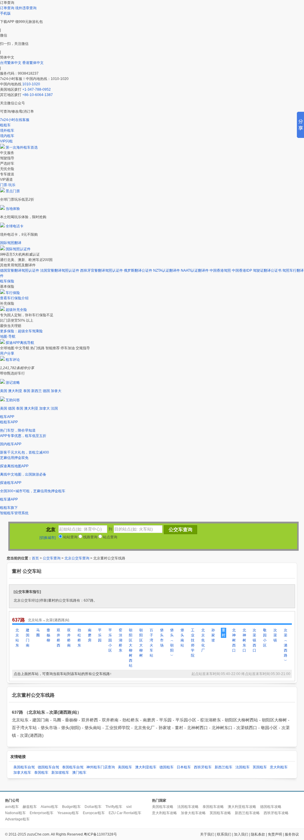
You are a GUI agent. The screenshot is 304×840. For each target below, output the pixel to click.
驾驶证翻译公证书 (267, 270)
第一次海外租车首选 (22, 147)
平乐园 (100, 635)
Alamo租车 (49, 807)
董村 (223, 632)
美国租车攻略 (162, 807)
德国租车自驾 (48, 767)
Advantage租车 (17, 819)
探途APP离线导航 (20, 343)
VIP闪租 (6, 141)
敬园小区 (265, 637)
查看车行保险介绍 (14, 298)
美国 (3, 391)
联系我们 (224, 834)
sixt (129, 807)
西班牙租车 (203, 767)
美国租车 (125, 767)
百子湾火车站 (151, 642)
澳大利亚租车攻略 (242, 807)
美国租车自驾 (24, 767)
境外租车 (7, 130)
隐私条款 (258, 834)
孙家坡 (213, 635)
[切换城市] (47, 538)
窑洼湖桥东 (120, 640)
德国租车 (166, 767)
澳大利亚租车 (145, 767)
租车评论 (13, 360)
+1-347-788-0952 (36, 89)
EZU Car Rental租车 (125, 813)
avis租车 (12, 807)
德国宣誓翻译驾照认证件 (19, 270)
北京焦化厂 (203, 640)
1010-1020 (31, 84)
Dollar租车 (93, 807)
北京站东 (17, 637)
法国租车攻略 (188, 807)
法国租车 (242, 767)
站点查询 (109, 537)
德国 (46, 391)
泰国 (26, 391)
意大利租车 (279, 767)
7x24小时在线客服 (14, 120)
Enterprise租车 (41, 813)
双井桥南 (69, 637)
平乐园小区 (110, 640)
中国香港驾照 (220, 270)
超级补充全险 (16, 310)
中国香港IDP (242, 270)
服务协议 (292, 834)
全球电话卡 (14, 226)
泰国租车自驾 (72, 767)
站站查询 (69, 537)
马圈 (38, 632)
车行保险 (13, 293)
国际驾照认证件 (18, 249)
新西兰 (36, 391)
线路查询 (89, 537)
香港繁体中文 (33, 63)
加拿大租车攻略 (193, 813)
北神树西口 (234, 640)
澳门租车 (79, 772)
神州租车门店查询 (100, 767)
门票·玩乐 (7, 185)
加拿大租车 (22, 772)
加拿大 (56, 391)
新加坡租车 (60, 772)
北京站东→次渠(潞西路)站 (48, 620)
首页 (35, 558)
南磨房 (89, 635)
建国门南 (27, 637)
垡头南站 (182, 637)
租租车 (5, 125)
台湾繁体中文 (11, 63)
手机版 (5, 13)
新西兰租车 (223, 767)
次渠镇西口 (254, 640)
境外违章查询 (26, 8)
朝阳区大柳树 (141, 642)
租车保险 (7, 281)
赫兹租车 (30, 807)
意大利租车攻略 (164, 813)
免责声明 (275, 834)
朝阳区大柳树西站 (130, 648)
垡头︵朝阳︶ (172, 642)
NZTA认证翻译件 (166, 270)
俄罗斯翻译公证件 (138, 270)
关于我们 (207, 834)
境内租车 (7, 136)
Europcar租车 (94, 813)
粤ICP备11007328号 (100, 834)
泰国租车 (41, 772)
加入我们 (241, 834)
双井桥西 (58, 637)
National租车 (15, 813)
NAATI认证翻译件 (195, 270)
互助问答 (13, 400)
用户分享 (7, 353)
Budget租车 (71, 807)
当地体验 (13, 209)
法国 (54, 408)
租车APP (7, 417)
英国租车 (260, 767)
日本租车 (184, 767)
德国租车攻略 (270, 807)
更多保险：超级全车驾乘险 (21, 331)
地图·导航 (7, 336)
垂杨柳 (48, 635)
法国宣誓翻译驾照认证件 (59, 270)
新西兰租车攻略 (247, 813)
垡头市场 (162, 637)
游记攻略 (13, 382)
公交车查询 (52, 558)
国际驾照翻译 (10, 243)
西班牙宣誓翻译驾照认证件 (101, 270)
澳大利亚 (15, 391)
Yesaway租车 (68, 813)
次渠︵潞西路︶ (285, 645)
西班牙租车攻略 (276, 813)
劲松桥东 (79, 637)
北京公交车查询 (76, 558)
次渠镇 (275, 635)
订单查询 (7, 8)
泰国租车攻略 (213, 807)
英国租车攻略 (220, 813)
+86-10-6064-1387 (37, 95)
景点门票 (13, 191)
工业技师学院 (192, 642)
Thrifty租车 (113, 807)
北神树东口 (244, 640)
